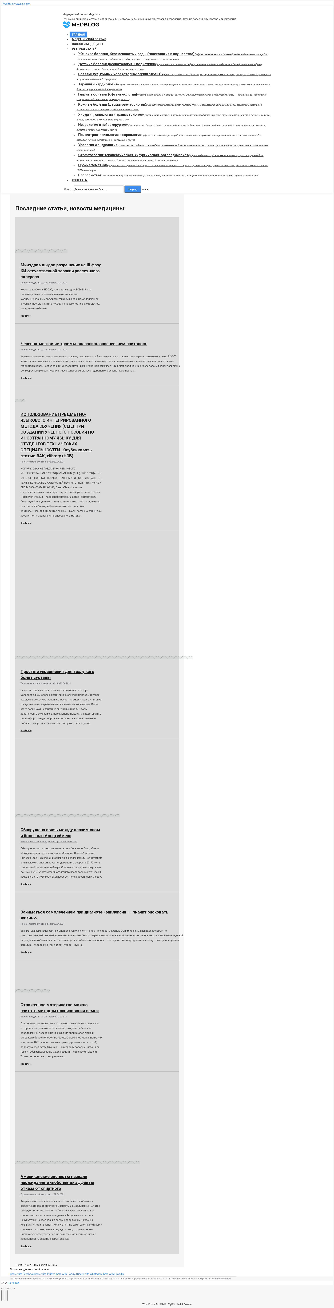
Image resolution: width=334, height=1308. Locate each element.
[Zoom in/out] (13, 1288)
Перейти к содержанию (15, 3)
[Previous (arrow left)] (2, 1295)
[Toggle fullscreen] (9, 1288)
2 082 (28, 1265)
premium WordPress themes (216, 1278)
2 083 (34, 1265)
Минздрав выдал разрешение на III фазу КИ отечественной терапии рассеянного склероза (61, 271)
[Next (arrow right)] (6, 1295)
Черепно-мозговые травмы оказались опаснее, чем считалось (84, 343)
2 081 (21, 1265)
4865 (54, 1265)
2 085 (46, 1265)
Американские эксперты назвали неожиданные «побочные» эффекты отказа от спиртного (57, 1182)
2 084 (40, 1265)
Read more (26, 315)
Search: (68, 189)
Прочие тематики (30, 461)
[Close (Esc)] (2, 1288)
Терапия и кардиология (33, 683)
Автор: (48, 282)
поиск (145, 189)
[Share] (6, 1288)
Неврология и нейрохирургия (36, 841)
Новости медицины (31, 282)
